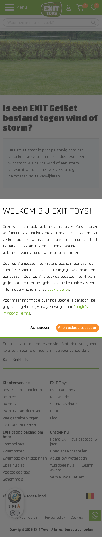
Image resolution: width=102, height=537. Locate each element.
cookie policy (58, 290)
